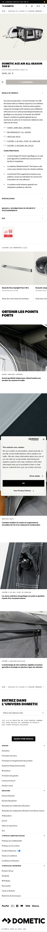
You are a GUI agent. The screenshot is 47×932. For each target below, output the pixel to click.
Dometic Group (15, 871)
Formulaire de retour (9, 756)
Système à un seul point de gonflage (23, 141)
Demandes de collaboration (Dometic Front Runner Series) (23, 811)
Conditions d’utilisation (10, 861)
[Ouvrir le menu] (44, 6)
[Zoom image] (23, 37)
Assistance (5, 751)
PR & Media (13, 881)
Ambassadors (7, 816)
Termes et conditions (9, 856)
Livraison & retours (8, 781)
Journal (4, 821)
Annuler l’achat (7, 786)
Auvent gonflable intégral (19, 128)
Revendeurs (6, 771)
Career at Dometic (15, 891)
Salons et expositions (9, 826)
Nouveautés (13, 886)
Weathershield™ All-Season (19, 132)
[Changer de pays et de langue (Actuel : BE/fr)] (44, 2)
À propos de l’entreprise (11, 866)
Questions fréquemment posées (13, 766)
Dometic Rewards (8, 796)
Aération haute (13, 136)
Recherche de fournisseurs (11, 896)
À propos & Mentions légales (13, 836)
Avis (3, 831)
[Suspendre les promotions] (3, 1)
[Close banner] (43, 439)
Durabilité (5, 876)
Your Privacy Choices (22, 491)
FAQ (3, 218)
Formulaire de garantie (10, 776)
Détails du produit (10, 93)
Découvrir (6, 791)
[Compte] (32, 6)
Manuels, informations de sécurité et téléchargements (18, 209)
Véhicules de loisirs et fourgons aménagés (25, 11)
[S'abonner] (43, 712)
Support (5, 746)
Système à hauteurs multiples (20, 145)
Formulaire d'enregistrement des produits (17, 761)
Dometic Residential (16, 801)
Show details (35, 476)
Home (3, 11)
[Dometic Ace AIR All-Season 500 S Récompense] (8, 233)
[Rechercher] (26, 6)
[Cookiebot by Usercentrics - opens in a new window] (29, 439)
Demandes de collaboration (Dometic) (16, 806)
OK (23, 483)
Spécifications (8, 199)
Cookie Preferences (9, 851)
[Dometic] (8, 6)
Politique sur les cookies (11, 846)
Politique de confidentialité (12, 841)
